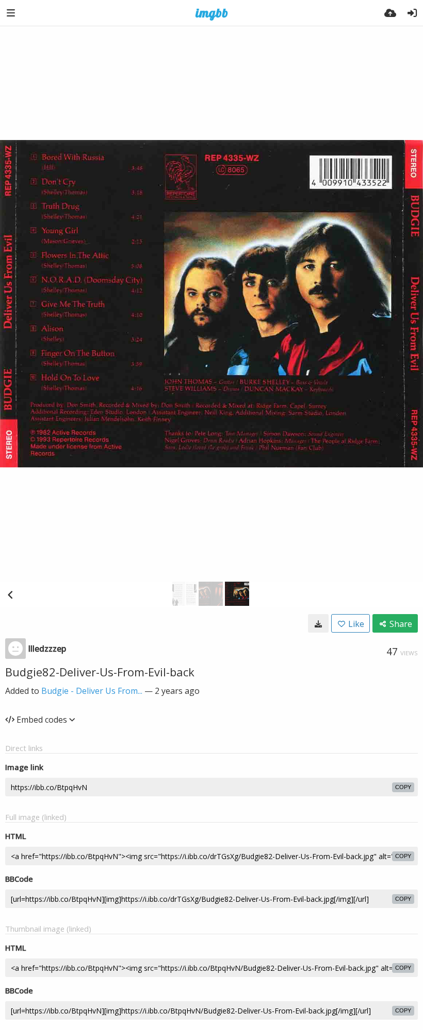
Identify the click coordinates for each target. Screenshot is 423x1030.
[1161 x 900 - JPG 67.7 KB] (318, 623)
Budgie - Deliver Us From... (91, 690)
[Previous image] (10, 594)
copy (403, 787)
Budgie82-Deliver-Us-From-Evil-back (99, 671)
